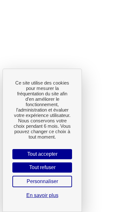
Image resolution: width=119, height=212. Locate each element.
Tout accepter (42, 154)
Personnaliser (42, 181)
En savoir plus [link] (42, 195)
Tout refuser (42, 167)
